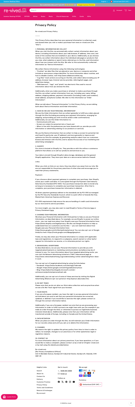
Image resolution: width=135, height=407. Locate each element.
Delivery (40, 379)
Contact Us (41, 376)
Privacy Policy (42, 385)
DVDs (74, 16)
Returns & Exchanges (44, 390)
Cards (82, 16)
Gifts (89, 16)
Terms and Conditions (45, 388)
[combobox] (51, 10)
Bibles (35, 16)
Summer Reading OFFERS (12, 16)
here (92, 208)
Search (39, 371)
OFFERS (27, 16)
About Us (40, 374)
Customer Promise (43, 382)
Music (51, 16)
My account (41, 393)
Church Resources (62, 16)
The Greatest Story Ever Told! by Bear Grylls (31, 1)
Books (43, 16)
